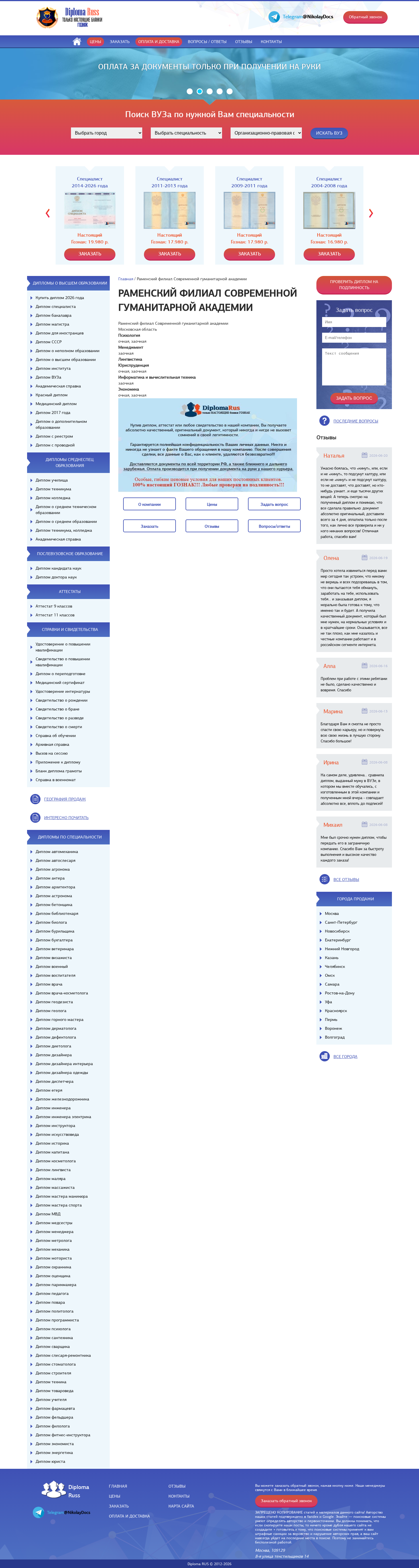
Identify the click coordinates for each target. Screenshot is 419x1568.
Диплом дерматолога (56, 1028)
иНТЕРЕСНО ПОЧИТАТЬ (66, 817)
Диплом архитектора (55, 886)
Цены (95, 41)
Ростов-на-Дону (340, 993)
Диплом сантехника (54, 1337)
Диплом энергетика (54, 1452)
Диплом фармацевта (55, 1408)
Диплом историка (52, 1143)
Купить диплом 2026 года (60, 297)
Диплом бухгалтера (54, 940)
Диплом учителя (51, 1399)
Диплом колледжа (53, 497)
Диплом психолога (53, 1328)
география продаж (65, 799)
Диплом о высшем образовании (66, 359)
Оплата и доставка (158, 41)
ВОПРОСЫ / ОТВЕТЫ (207, 41)
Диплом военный (52, 966)
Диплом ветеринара (55, 948)
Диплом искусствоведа (57, 1134)
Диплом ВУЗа (48, 377)
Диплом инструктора (55, 1125)
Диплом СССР (49, 341)
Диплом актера (50, 878)
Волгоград (335, 1037)
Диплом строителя (53, 1373)
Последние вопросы (355, 421)
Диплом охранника (53, 1267)
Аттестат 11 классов (55, 615)
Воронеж (333, 1028)
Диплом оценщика (53, 1275)
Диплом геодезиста (54, 1001)
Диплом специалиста (56, 306)
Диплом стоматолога (56, 1364)
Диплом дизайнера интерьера (64, 1063)
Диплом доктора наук (56, 577)
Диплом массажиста (55, 1187)
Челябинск (335, 966)
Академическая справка (58, 386)
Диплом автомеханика (57, 851)
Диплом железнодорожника (62, 1099)
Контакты (271, 41)
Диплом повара (50, 1302)
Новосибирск (337, 931)
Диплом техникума (53, 488)
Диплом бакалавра (54, 315)
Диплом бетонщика (54, 904)
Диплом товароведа (55, 1390)
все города (345, 1056)
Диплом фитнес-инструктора (63, 1434)
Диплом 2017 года (53, 412)
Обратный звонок (365, 16)
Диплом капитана (52, 1152)
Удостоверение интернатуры (63, 691)
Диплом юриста (50, 1461)
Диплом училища (52, 480)
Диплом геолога (51, 1010)
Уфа (328, 1001)
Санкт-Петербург (341, 922)
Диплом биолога (51, 922)
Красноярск (336, 1010)
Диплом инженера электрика (63, 1116)
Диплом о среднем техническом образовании (66, 509)
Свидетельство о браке (58, 709)
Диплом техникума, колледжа (64, 530)
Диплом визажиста (54, 957)
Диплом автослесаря (55, 860)
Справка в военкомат (56, 779)
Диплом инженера (53, 1107)
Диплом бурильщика (55, 931)
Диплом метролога (54, 1240)
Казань (331, 957)
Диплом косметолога (56, 1160)
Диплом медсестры (54, 1222)
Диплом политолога (55, 1311)
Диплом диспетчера (55, 1081)
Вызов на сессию (52, 753)
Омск (330, 975)
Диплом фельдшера (54, 1417)
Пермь (331, 1019)
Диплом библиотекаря (57, 913)
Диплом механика (53, 1249)
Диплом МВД (48, 1213)
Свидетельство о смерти (59, 726)
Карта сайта (181, 1506)
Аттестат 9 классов (54, 606)
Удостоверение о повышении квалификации (63, 647)
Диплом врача (49, 984)
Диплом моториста (54, 1258)
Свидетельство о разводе (60, 717)
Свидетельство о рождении (62, 700)
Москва (332, 913)
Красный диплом (52, 394)
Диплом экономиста (55, 1443)
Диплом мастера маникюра (62, 1196)
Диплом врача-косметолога (62, 993)
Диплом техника (51, 1381)
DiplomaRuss (77, 1491)
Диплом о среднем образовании (66, 521)
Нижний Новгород (342, 948)
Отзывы (243, 41)
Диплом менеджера (55, 1231)
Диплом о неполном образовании (67, 350)
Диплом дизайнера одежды (62, 1072)
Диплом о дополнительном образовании (61, 424)
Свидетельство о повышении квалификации (63, 661)
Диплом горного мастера (60, 1019)
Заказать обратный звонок (286, 1500)
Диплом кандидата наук (58, 568)
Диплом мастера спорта (59, 1205)
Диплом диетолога (53, 1046)
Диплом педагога (52, 1293)
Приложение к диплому (58, 762)
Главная (125, 278)
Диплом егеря (49, 1090)
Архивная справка (52, 744)
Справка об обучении (56, 735)
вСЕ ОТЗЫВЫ (346, 879)
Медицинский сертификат (60, 682)
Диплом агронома (53, 869)
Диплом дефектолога (56, 1037)
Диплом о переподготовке (61, 673)
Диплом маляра (51, 1178)
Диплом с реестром (54, 436)
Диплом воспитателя (55, 975)
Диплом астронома (54, 895)
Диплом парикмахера (56, 1284)
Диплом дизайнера (54, 1054)
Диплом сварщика (53, 1346)
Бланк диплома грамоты (59, 770)
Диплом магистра (52, 324)
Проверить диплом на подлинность (354, 284)
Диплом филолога (53, 1426)
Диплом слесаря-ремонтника (63, 1355)
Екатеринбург (338, 940)
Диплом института (53, 368)
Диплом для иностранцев (60, 333)
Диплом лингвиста (53, 1169)
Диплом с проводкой (55, 445)
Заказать (120, 41)
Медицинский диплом (56, 403)
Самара (332, 984)
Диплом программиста (57, 1320)
